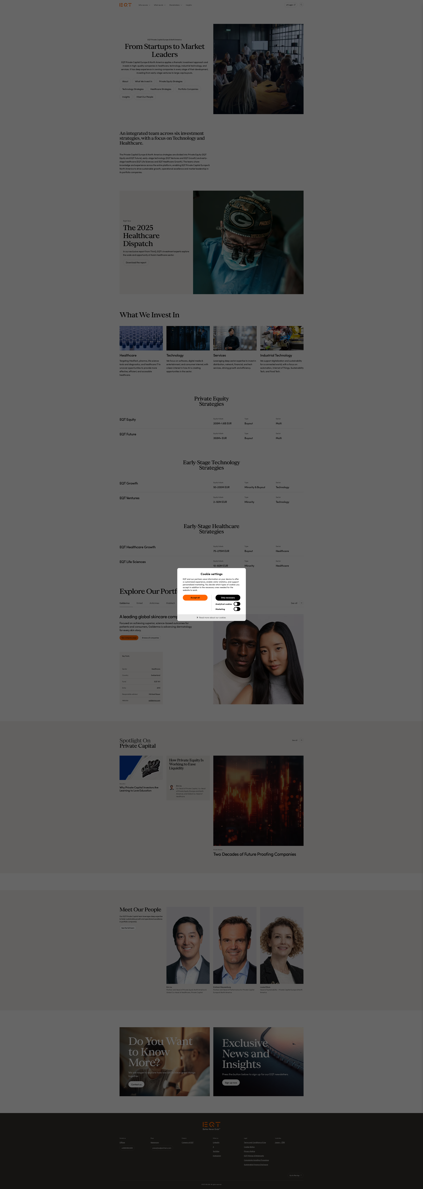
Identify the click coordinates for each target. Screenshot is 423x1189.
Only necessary (228, 597)
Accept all (195, 597)
